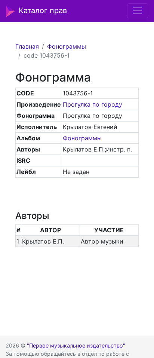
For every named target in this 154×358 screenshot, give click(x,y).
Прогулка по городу (92, 104)
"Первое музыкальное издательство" (76, 345)
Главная (27, 46)
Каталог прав (43, 10)
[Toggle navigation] (137, 10)
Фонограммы (66, 46)
